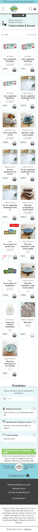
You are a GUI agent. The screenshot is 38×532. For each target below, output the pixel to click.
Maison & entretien (15, 20)
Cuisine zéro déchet (16, 22)
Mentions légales (19, 489)
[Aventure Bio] (19, 467)
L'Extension (27, 529)
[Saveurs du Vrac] (14, 8)
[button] (3, 8)
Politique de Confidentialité (19, 492)
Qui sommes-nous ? (19, 498)
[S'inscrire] (32, 399)
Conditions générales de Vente (19, 485)
